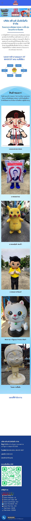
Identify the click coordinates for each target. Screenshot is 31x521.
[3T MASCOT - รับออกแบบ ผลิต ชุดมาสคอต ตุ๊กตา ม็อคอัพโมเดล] (15, 3)
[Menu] (2, 3)
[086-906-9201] (4, 517)
